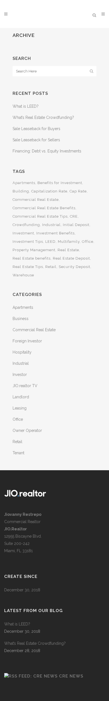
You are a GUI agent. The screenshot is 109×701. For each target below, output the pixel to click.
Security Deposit (74, 267)
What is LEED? (26, 106)
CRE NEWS (71, 676)
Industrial (51, 225)
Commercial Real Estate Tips (40, 216)
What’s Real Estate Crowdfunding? (43, 117)
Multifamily (69, 241)
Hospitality (22, 352)
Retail (50, 267)
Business (21, 318)
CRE (74, 216)
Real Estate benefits (32, 258)
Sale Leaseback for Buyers (36, 128)
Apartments (24, 183)
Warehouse (23, 275)
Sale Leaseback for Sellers (36, 140)
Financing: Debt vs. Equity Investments (47, 151)
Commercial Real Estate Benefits (44, 208)
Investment (23, 233)
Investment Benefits (55, 233)
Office (87, 241)
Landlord (21, 397)
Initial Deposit (76, 225)
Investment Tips (28, 241)
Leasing (20, 408)
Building (21, 191)
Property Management (34, 250)
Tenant (18, 453)
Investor (20, 374)
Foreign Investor (27, 341)
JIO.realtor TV (25, 386)
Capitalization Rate (49, 191)
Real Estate (68, 250)
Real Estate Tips (28, 267)
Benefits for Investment (59, 183)
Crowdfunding (26, 225)
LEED (50, 241)
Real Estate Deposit (71, 258)
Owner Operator (27, 430)
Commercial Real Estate (36, 199)
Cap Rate (78, 191)
